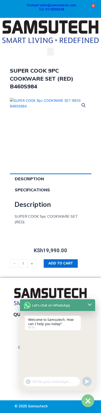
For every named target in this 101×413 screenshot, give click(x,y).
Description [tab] (29, 178)
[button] (50, 51)
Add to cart (60, 263)
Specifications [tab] (32, 190)
